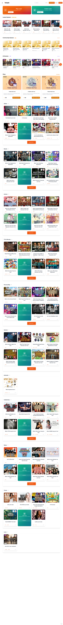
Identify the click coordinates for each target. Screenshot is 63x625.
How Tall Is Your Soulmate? (10, 546)
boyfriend (6, 138)
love (8, 138)
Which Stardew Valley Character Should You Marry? (10, 363)
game (5, 347)
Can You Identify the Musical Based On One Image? (38, 136)
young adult (36, 166)
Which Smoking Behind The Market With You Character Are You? (38, 210)
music (5, 417)
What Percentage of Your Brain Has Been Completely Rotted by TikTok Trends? (38, 300)
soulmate (6, 549)
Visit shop (57, 74)
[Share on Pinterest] (10, 22)
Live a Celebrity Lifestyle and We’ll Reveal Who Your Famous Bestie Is (52, 300)
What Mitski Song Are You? (24, 414)
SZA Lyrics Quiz (10, 504)
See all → (58, 37)
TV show (6, 256)
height (9, 549)
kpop (19, 462)
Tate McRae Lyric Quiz (24, 504)
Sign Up (60, 2)
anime (5, 211)
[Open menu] (2, 3)
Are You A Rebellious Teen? (52, 316)
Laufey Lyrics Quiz (38, 521)
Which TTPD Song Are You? (10, 431)
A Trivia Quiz (24, 117)
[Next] (60, 26)
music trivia (6, 507)
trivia (33, 138)
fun (9, 392)
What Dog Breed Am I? (10, 389)
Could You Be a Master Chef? (52, 135)
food (51, 138)
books (5, 166)
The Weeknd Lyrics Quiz (10, 117)
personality (48, 138)
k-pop (5, 462)
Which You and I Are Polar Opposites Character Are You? (10, 227)
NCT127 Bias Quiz (10, 459)
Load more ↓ (31, 142)
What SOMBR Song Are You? (52, 431)
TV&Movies (20, 256)
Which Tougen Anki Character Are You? (17, 30)
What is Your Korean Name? (10, 299)
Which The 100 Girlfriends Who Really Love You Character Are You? (10, 210)
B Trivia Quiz (52, 504)
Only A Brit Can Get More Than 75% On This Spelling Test (38, 119)
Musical (36, 138)
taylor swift (48, 417)
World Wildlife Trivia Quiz (10, 521)
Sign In (56, 2)
